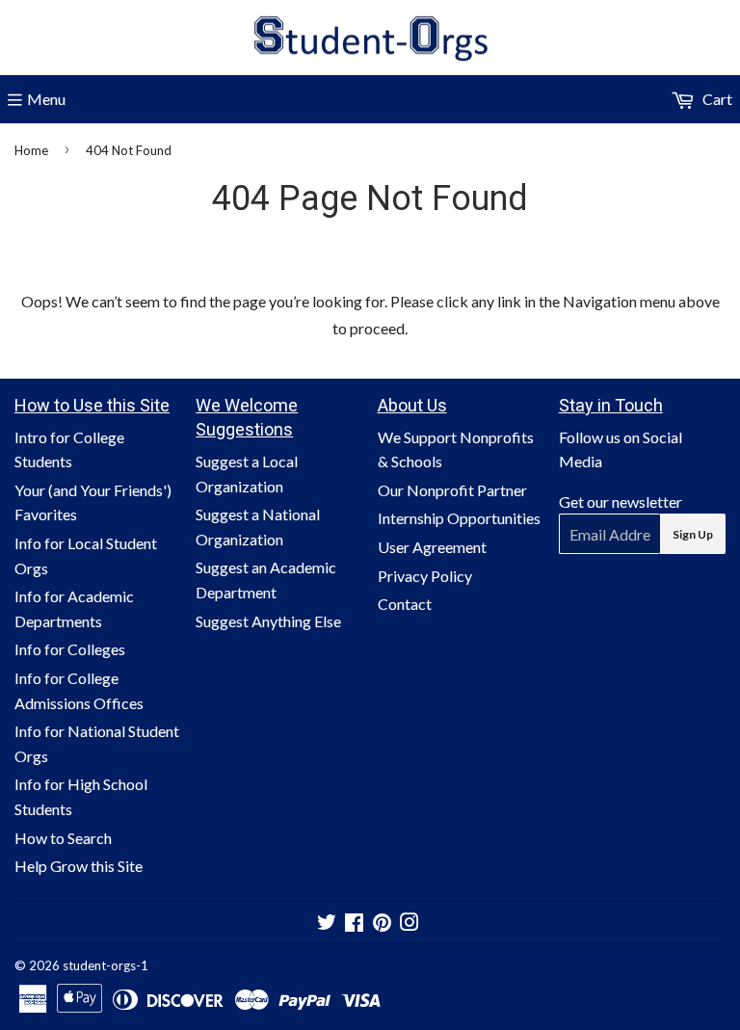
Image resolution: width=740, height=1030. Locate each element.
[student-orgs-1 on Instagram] (409, 923)
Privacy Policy (425, 576)
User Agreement (432, 547)
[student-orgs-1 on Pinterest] (382, 923)
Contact (405, 603)
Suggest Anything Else (268, 621)
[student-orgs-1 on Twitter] (326, 923)
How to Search (63, 838)
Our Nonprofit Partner (452, 490)
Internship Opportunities (459, 518)
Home (31, 150)
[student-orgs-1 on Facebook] (354, 923)
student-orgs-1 (105, 965)
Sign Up (693, 534)
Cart (716, 99)
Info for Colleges (69, 649)
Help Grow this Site (78, 866)
